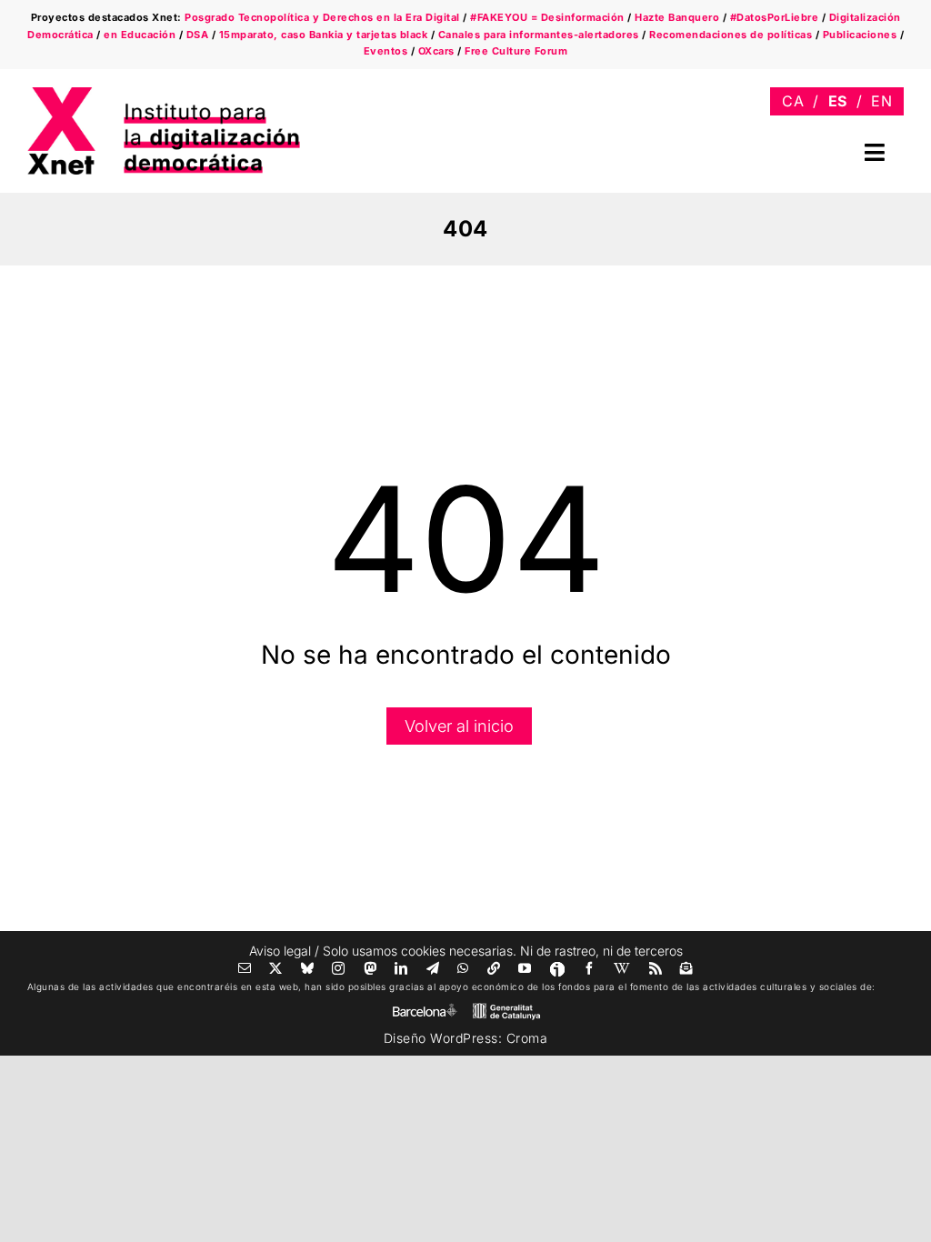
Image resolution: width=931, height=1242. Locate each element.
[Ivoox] (557, 969)
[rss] (656, 968)
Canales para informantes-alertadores (538, 34)
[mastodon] (370, 968)
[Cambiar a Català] (793, 101)
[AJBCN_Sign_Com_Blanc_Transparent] (424, 1008)
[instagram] (338, 968)
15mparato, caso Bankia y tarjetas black (323, 34)
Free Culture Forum (516, 51)
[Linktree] (494, 968)
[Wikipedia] (622, 968)
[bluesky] (308, 968)
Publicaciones (860, 34)
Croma (527, 1038)
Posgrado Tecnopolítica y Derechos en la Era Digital (322, 17)
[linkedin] (401, 968)
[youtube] (525, 968)
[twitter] (276, 968)
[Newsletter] (687, 968)
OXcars (436, 51)
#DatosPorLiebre (774, 17)
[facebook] (589, 968)
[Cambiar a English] (881, 101)
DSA (197, 34)
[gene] (506, 1007)
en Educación (139, 34)
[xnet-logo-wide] (163, 93)
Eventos (386, 51)
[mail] (245, 968)
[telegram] (433, 968)
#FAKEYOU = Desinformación (547, 17)
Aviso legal (280, 950)
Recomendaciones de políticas (730, 34)
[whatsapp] (463, 968)
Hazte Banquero (677, 17)
